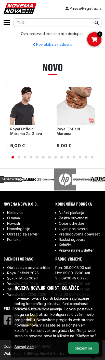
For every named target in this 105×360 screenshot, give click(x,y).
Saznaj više (24, 347)
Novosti (13, 223)
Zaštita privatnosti (73, 218)
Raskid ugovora (72, 239)
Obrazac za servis (22, 234)
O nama (13, 218)
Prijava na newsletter (76, 250)
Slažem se (83, 348)
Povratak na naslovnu (53, 44)
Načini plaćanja (71, 212)
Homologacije (18, 229)
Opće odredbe (71, 223)
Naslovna (15, 212)
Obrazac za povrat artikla (28, 267)
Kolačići (65, 245)
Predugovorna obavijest (79, 234)
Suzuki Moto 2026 (22, 278)
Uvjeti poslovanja (73, 229)
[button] (13, 157)
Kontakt (13, 239)
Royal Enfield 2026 (23, 273)
